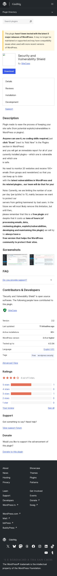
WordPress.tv (10, 505)
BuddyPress (10, 527)
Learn (5, 491)
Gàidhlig (13, 539)
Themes (34, 473)
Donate (35, 500)
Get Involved (36, 491)
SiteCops (25, 63)
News (5, 473)
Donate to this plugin (13, 451)
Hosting (6, 477)
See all (51, 408)
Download (9, 71)
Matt (6, 518)
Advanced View (10, 363)
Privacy (6, 482)
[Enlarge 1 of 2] (24, 257)
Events (33, 495)
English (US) (49, 349)
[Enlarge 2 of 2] (50, 257)
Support (9, 109)
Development (11, 102)
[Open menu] (53, 4)
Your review (8, 408)
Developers (8, 500)
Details (8, 81)
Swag (34, 505)
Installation (10, 95)
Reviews (9, 88)
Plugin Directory (10, 12)
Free (34, 355)
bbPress (8, 523)
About (5, 468)
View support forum (12, 428)
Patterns (34, 482)
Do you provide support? (15, 280)
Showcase (35, 468)
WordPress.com (12, 513)
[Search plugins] (30, 21)
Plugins (33, 477)
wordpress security (45, 355)
